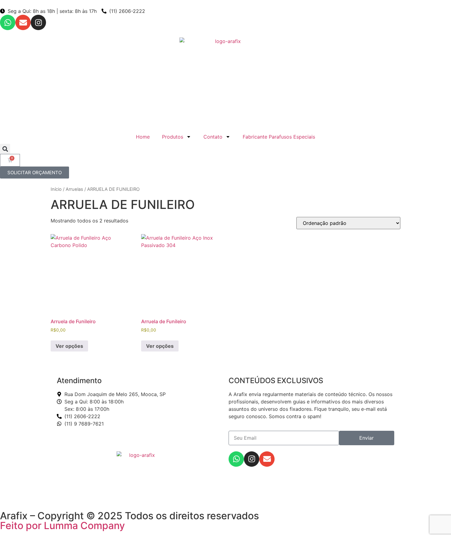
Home (143, 137)
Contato (212, 137)
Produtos (172, 137)
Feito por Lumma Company (62, 526)
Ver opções (69, 346)
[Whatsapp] (7, 22)
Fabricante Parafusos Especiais (279, 137)
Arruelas (74, 189)
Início (56, 189)
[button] (5, 149)
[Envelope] (23, 22)
